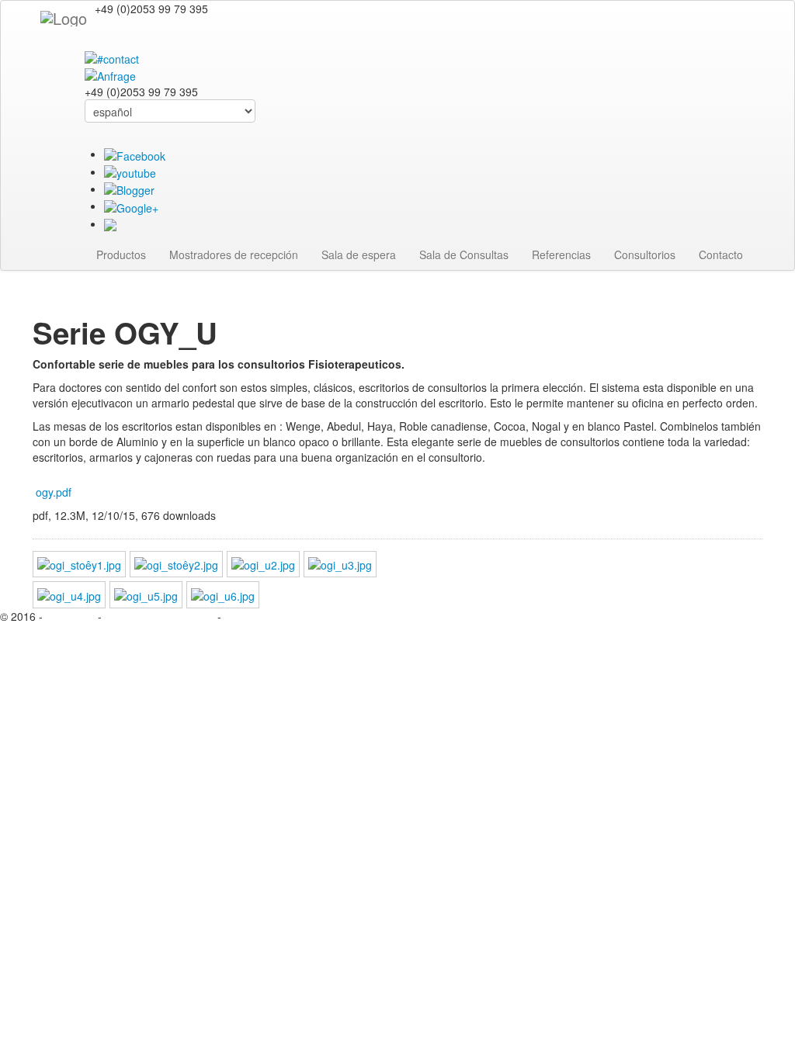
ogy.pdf (53, 492)
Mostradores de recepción (233, 254)
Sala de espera (358, 254)
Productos (121, 254)
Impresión (72, 616)
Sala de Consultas (464, 254)
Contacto (721, 254)
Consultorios (644, 254)
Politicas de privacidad (159, 616)
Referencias (561, 254)
